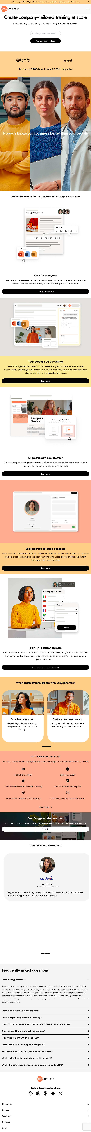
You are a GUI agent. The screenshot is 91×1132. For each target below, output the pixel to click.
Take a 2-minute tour (46, 292)
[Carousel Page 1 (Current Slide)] (43, 746)
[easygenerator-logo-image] (10, 8)
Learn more (45, 381)
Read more (75, 2)
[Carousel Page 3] (48, 746)
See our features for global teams (45, 667)
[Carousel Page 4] (50, 746)
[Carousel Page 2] (46, 746)
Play (44, 829)
